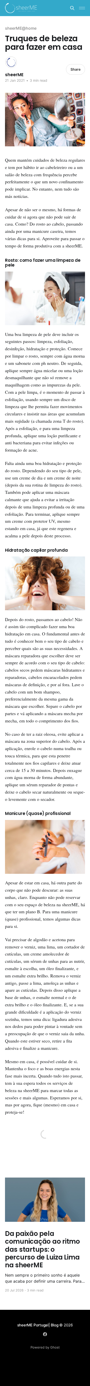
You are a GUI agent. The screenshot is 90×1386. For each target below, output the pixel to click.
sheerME (14, 75)
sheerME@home (20, 28)
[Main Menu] (82, 8)
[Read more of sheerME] (11, 62)
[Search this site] (72, 8)
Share (75, 69)
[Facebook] (45, 1334)
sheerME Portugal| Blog (38, 1325)
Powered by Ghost (45, 1347)
